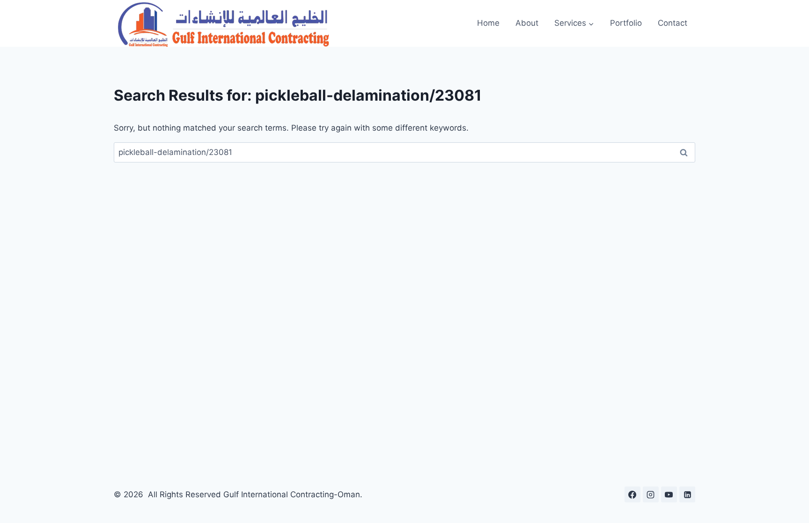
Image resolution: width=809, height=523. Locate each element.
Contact (672, 23)
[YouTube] (669, 494)
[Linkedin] (687, 494)
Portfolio (626, 23)
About (526, 23)
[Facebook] (632, 494)
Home (488, 23)
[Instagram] (651, 494)
